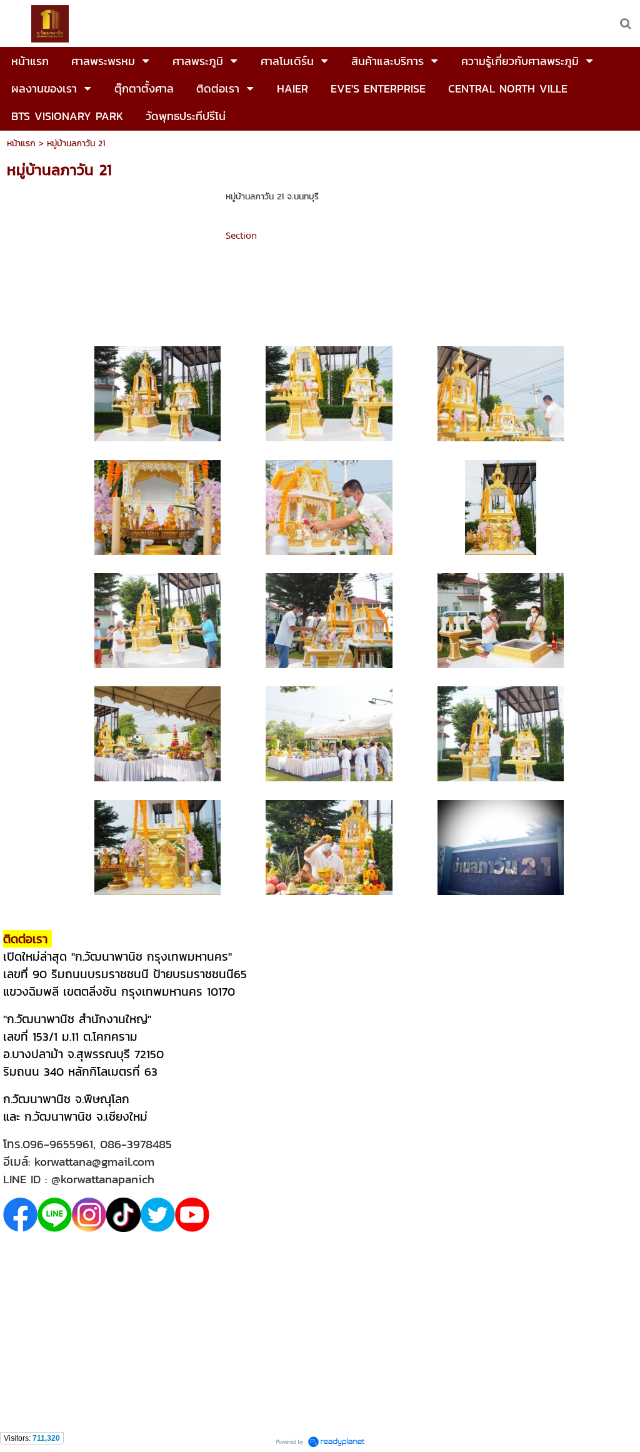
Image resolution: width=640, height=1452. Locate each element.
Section (241, 235)
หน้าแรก (21, 143)
